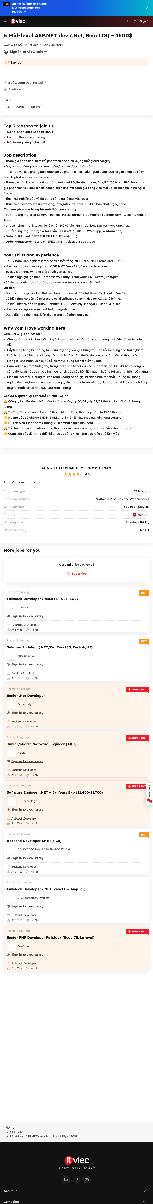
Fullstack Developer (23, 624)
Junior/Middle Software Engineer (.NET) (42, 744)
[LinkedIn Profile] (67, 1181)
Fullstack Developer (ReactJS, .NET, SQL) (42, 599)
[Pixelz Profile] (11, 752)
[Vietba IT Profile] (11, 607)
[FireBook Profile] (11, 946)
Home (10, 1127)
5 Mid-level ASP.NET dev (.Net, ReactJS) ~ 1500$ (43, 1136)
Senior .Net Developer (26, 695)
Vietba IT (24, 607)
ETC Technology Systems (33, 897)
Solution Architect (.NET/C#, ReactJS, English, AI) (50, 647)
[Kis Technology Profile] (11, 801)
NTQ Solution (26, 656)
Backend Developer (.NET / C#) (34, 841)
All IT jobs (16, 1132)
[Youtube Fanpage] (87, 1181)
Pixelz (21, 752)
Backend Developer (23, 721)
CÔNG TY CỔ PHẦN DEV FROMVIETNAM (76, 468)
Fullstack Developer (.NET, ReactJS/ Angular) (46, 889)
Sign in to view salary (28, 52)
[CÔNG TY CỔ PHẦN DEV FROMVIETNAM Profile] (11, 849)
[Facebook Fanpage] (78, 1181)
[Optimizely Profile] (11, 704)
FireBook (23, 946)
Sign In (144, 21)
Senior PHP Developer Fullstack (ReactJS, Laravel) (50, 937)
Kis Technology (27, 801)
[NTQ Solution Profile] (11, 656)
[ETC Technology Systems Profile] (11, 897)
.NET (8, 106)
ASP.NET (21, 106)
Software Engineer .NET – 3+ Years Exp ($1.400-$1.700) (55, 792)
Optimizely (24, 704)
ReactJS (35, 106)
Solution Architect (22, 673)
